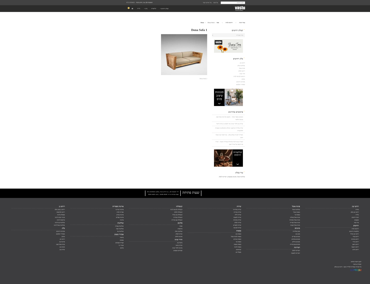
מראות (122, 237)
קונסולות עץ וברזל (177, 215)
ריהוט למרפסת (61, 212)
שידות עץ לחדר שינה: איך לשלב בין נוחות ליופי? (229, 124)
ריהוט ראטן (355, 244)
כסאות (238, 231)
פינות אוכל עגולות (295, 217)
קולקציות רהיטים (354, 231)
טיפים (243, 79)
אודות (357, 209)
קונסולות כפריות (177, 217)
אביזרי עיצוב (119, 234)
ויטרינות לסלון (223, 177)
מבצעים (356, 220)
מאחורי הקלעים (240, 84)
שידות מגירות (237, 212)
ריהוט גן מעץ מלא (60, 209)
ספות (181, 226)
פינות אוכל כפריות (295, 222)
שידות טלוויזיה (237, 209)
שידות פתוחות (237, 220)
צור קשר (356, 222)
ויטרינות (297, 247)
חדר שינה (242, 73)
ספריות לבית (120, 212)
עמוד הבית (242, 22)
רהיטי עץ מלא (355, 212)
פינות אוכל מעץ (60, 244)
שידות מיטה (179, 245)
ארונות (122, 220)
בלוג (63, 228)
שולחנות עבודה (119, 226)
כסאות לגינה (237, 247)
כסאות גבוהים (237, 239)
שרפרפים (238, 249)
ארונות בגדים (120, 215)
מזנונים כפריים (296, 236)
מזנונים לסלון (178, 236)
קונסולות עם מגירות (177, 220)
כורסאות (180, 228)
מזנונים (297, 228)
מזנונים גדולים (296, 242)
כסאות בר (297, 215)
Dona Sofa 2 (203, 78)
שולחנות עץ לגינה (60, 222)
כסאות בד (238, 242)
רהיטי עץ (242, 63)
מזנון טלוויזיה (296, 231)
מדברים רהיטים (240, 82)
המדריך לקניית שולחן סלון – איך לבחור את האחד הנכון (229, 136)
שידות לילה (238, 215)
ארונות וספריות (118, 206)
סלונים (180, 223)
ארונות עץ (62, 242)
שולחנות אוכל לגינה (59, 225)
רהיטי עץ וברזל (354, 234)
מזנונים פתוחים (296, 239)
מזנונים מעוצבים (231, 177)
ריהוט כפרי (356, 236)
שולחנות (120, 223)
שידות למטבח (237, 217)
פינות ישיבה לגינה (60, 217)
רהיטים (356, 225)
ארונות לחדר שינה (177, 248)
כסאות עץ (238, 234)
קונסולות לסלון (178, 212)
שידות (239, 206)
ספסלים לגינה (61, 215)
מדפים (122, 248)
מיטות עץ (179, 242)
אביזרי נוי (121, 245)
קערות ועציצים (119, 242)
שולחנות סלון (241, 65)
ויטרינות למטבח (295, 253)
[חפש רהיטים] (223, 2)
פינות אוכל (242, 68)
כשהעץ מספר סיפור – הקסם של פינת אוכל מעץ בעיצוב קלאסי (229, 118)
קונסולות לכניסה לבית (176, 209)
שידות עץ (62, 249)
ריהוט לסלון (241, 71)
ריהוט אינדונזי (355, 239)
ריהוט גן (62, 206)
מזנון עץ (298, 234)
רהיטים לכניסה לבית (239, 76)
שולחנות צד (120, 231)
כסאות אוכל (296, 212)
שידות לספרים (237, 225)
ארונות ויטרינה (120, 209)
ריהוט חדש (356, 249)
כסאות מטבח (237, 244)
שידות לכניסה (237, 228)
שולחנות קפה (120, 228)
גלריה (357, 215)
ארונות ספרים (120, 217)
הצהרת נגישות (357, 264)
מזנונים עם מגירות (295, 244)
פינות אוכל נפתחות (294, 220)
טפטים (122, 240)
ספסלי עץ (238, 252)
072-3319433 (130, 2)
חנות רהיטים (355, 217)
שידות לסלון (237, 222)
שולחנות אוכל (241, 177)
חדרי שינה (178, 239)
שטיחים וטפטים (177, 250)
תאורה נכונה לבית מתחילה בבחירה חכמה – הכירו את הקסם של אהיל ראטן (229, 143)
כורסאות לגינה (61, 220)
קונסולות (179, 206)
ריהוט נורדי (356, 242)
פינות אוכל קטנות (295, 225)
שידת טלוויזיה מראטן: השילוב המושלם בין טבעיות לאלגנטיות (229, 129)
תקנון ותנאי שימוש (356, 261)
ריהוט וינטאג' (355, 247)
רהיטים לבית (229, 22)
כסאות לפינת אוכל (236, 236)
